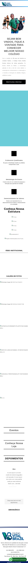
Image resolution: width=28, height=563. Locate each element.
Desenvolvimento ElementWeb (14, 562)
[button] (21, 4)
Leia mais (17, 483)
